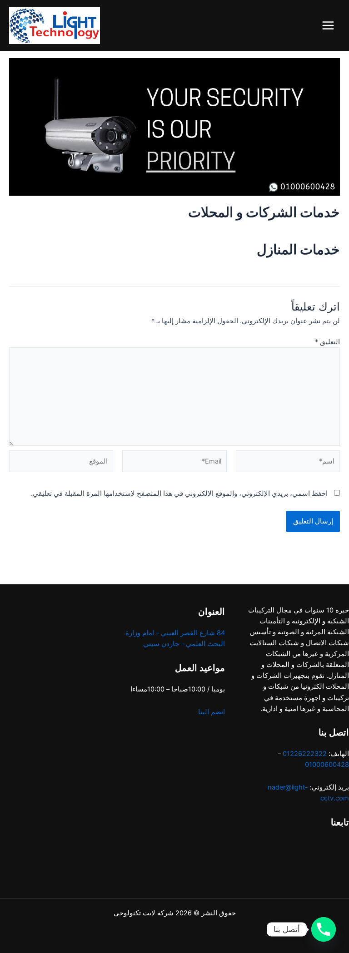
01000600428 (327, 764)
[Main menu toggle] (328, 25)
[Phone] (323, 929)
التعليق (327, 342)
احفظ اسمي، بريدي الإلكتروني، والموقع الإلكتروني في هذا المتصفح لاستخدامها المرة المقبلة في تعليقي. (179, 493)
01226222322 (305, 754)
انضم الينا (211, 712)
